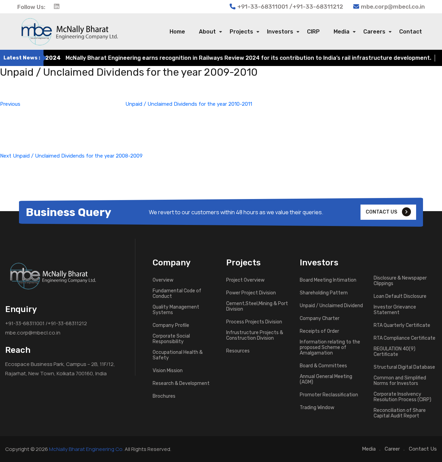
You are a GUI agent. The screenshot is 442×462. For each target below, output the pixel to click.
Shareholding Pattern (324, 293)
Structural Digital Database (404, 367)
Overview (163, 280)
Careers (374, 31)
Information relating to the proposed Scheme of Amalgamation (330, 347)
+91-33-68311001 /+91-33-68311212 (46, 323)
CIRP (313, 31)
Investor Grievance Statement (395, 309)
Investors (280, 31)
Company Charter (319, 318)
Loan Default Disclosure (400, 296)
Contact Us (423, 449)
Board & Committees (323, 366)
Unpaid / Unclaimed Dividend (331, 306)
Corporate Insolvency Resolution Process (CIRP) (402, 397)
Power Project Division (251, 293)
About (207, 31)
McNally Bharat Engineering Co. (86, 449)
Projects (241, 31)
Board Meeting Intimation (328, 280)
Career (392, 449)
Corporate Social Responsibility (171, 339)
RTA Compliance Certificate (404, 338)
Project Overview (245, 280)
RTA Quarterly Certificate (402, 325)
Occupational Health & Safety (178, 355)
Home (177, 31)
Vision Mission (168, 371)
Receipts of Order (319, 331)
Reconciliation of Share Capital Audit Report (400, 413)
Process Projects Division (254, 322)
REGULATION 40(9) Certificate (394, 351)
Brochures (164, 396)
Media (341, 31)
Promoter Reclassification (329, 395)
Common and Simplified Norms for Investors (400, 380)
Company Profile (171, 325)
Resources (238, 351)
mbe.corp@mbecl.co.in (393, 6)
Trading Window (317, 408)
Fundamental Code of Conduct (177, 293)
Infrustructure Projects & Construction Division (254, 335)
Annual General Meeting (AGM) (326, 379)
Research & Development (181, 383)
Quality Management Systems (176, 309)
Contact (410, 31)
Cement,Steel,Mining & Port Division (257, 306)
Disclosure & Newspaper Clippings (400, 280)
